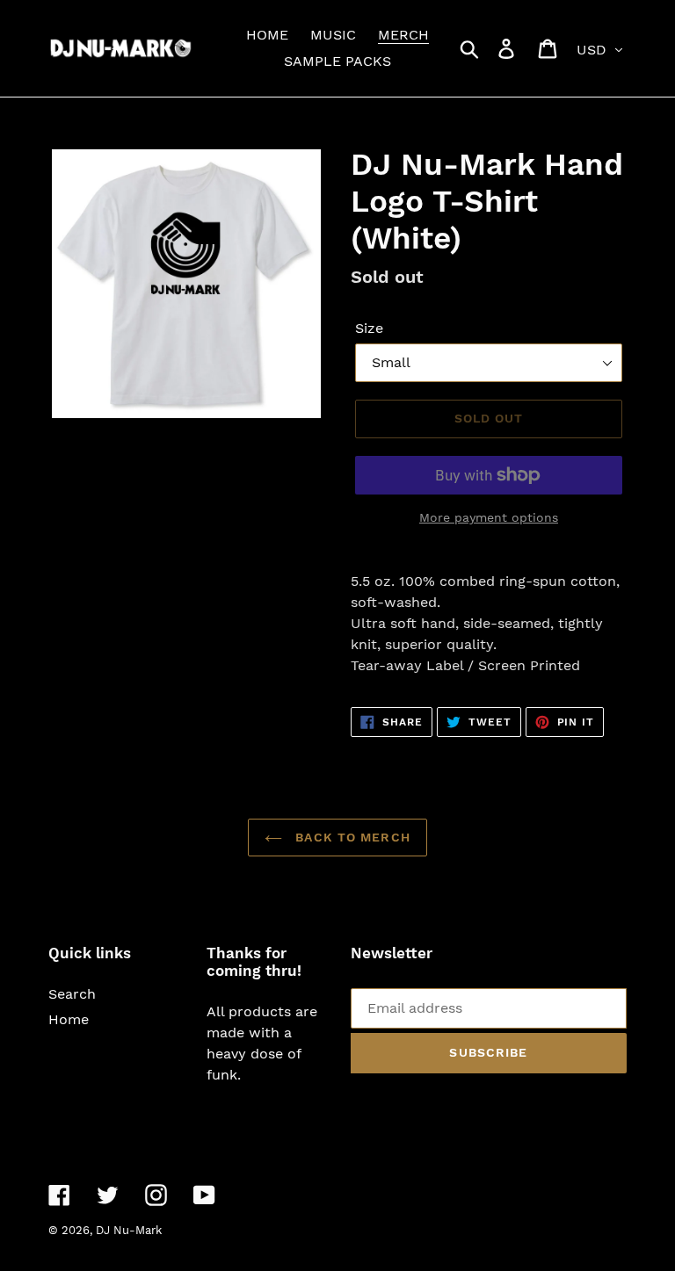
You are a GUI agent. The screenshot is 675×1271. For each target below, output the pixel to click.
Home (68, 1019)
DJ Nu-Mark (129, 1230)
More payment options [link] (488, 517)
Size (369, 328)
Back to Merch (350, 837)
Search (72, 994)
